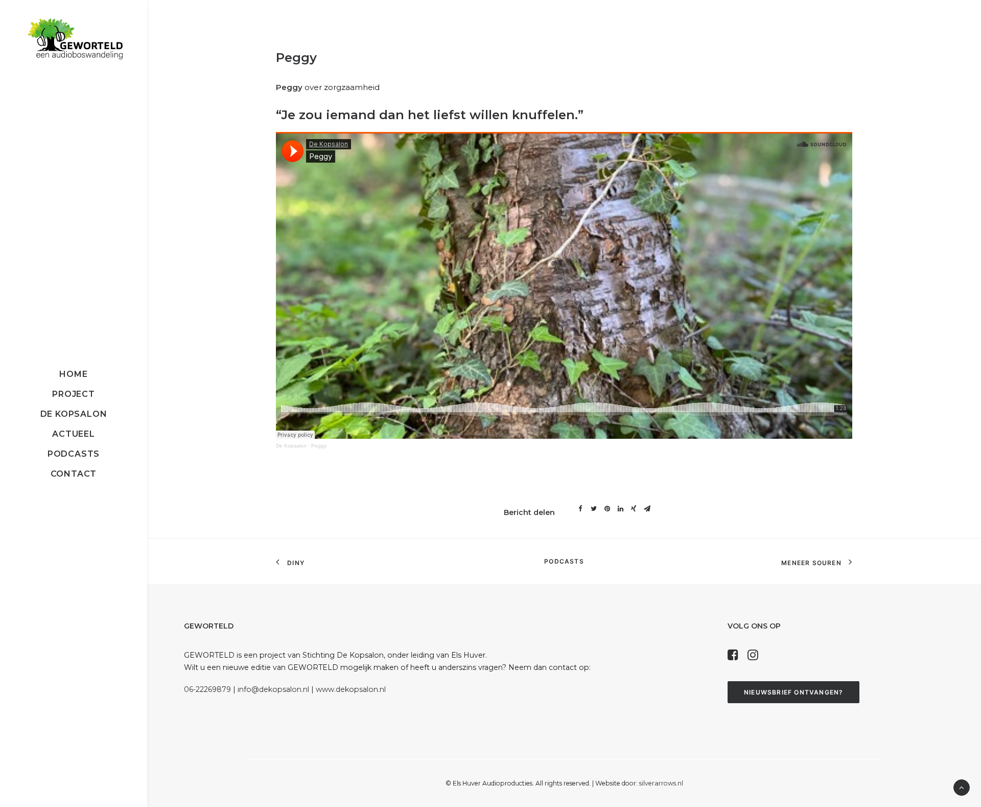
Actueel (73, 434)
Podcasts (74, 454)
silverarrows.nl (661, 783)
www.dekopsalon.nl (351, 689)
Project (73, 394)
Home (73, 374)
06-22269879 (207, 689)
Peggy (318, 446)
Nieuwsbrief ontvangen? (793, 692)
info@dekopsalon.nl (273, 689)
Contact (74, 474)
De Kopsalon (73, 414)
